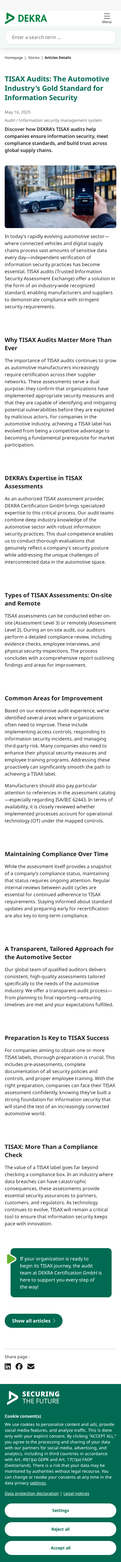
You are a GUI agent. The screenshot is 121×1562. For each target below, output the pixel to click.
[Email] (30, 1366)
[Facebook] (19, 1366)
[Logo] (28, 18)
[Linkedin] (8, 1366)
